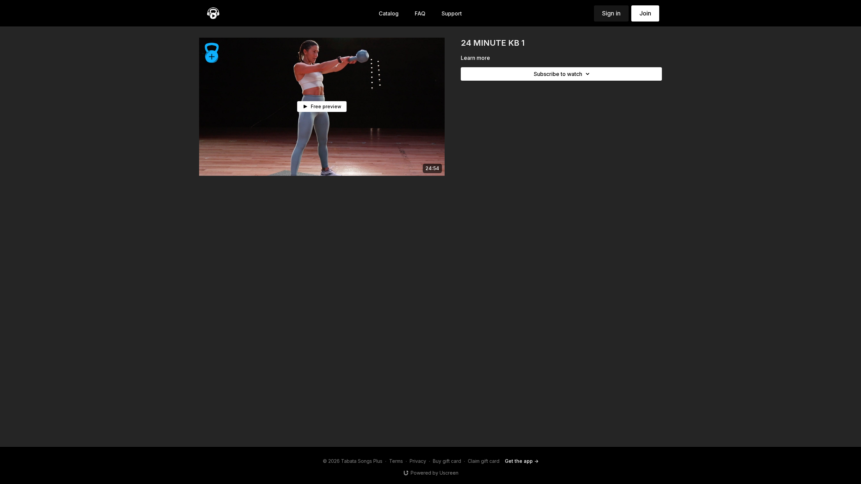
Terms (396, 461)
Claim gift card (483, 461)
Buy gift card (447, 461)
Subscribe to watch (558, 74)
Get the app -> (521, 461)
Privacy (418, 461)
